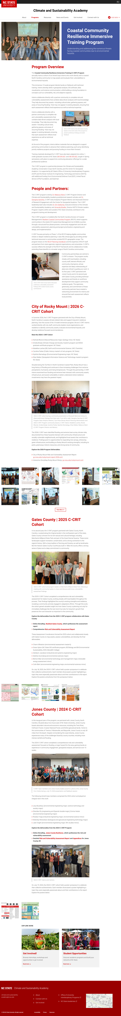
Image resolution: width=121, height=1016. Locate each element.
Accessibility (37, 1012)
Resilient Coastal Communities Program (56, 219)
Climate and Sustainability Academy (60, 10)
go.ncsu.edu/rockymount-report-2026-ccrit (48, 457)
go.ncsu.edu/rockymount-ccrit (72, 460)
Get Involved (78, 17)
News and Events (62, 17)
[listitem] (10, 476)
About (24, 17)
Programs (35, 17)
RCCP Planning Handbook (57, 242)
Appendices (77, 838)
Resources (47, 17)
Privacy (45, 1012)
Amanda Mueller (60, 207)
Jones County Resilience (54, 833)
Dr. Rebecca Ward (58, 195)
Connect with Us (93, 17)
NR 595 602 (73, 156)
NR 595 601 (61, 156)
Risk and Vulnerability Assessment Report (60, 629)
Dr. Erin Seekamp (58, 205)
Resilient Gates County (54, 624)
